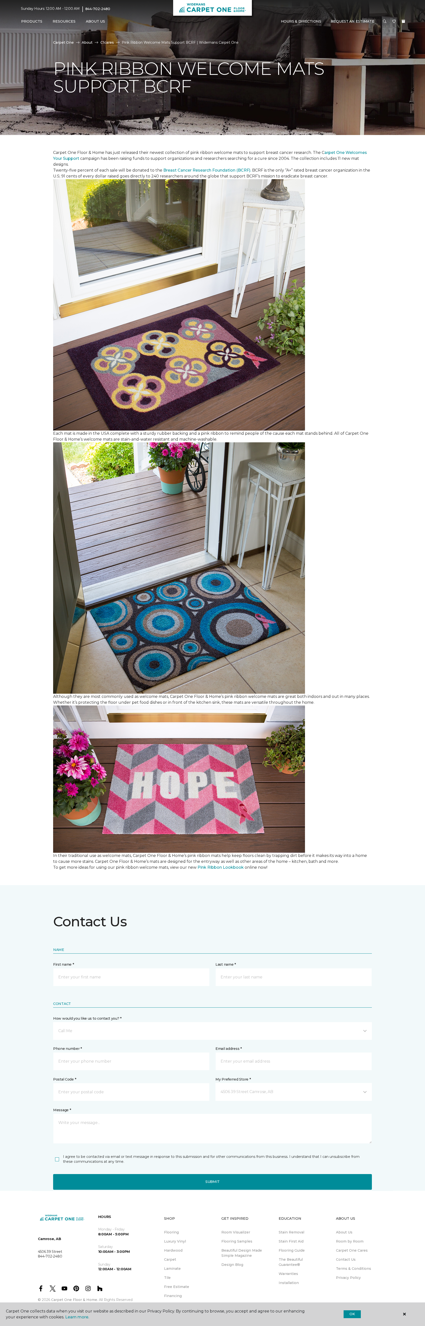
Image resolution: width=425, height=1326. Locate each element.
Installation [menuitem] (289, 1283)
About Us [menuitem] (344, 1232)
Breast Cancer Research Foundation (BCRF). (207, 170)
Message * (62, 1110)
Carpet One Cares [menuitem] (352, 1250)
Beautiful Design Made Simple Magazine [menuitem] (241, 1253)
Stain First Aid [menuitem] (291, 1241)
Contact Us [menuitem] (346, 1259)
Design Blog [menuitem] (232, 1264)
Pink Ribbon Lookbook (221, 867)
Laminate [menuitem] (172, 1268)
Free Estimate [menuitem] (176, 1287)
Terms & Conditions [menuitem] (353, 1268)
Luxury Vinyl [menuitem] (175, 1241)
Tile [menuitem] (167, 1277)
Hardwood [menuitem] (173, 1250)
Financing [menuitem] (173, 1296)
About (87, 42)
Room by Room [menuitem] (350, 1241)
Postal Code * (64, 1079)
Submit (212, 1181)
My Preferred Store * (233, 1079)
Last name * (225, 964)
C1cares (107, 42)
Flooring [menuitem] (171, 1232)
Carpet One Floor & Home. (74, 1300)
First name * (63, 964)
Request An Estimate (352, 21)
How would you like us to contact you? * (87, 1018)
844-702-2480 (97, 9)
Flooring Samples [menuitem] (236, 1241)
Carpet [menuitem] (170, 1259)
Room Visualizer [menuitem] (235, 1232)
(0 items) (403, 21)
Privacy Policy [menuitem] (348, 1277)
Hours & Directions (301, 21)
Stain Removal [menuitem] (291, 1232)
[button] (384, 21)
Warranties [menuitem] (288, 1274)
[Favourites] (394, 21)
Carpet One (63, 42)
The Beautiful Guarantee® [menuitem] (291, 1262)
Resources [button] (64, 21)
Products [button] (31, 21)
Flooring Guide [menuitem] (292, 1250)
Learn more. (77, 1317)
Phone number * (67, 1048)
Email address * (228, 1048)
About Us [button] (95, 21)
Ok (352, 1314)
